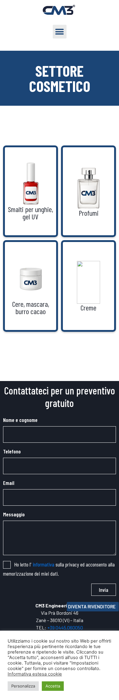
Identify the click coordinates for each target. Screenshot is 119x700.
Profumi (89, 212)
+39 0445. (57, 627)
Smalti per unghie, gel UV (30, 213)
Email (8, 482)
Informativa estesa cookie (35, 674)
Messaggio (14, 514)
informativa (43, 564)
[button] (60, 31)
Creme (88, 307)
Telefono (12, 451)
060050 (75, 627)
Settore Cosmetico (59, 78)
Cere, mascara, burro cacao (30, 307)
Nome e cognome (20, 419)
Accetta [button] (52, 686)
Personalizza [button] (23, 686)
